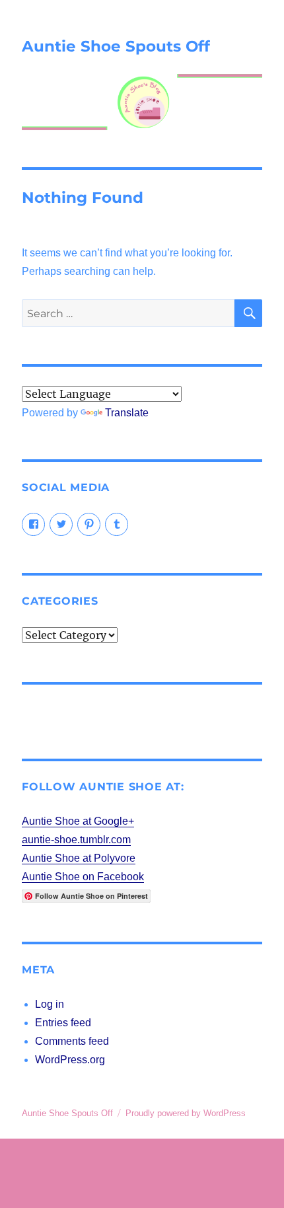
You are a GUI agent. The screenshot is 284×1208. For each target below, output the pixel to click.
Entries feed (63, 1022)
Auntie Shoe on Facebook (83, 876)
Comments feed (72, 1041)
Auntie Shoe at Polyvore (78, 858)
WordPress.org (70, 1059)
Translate (127, 412)
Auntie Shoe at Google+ (78, 821)
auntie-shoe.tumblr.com (76, 839)
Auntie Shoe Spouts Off (116, 46)
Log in (49, 1004)
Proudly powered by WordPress (185, 1113)
